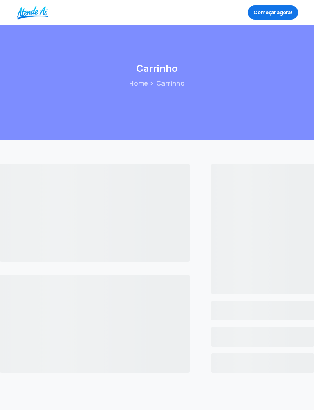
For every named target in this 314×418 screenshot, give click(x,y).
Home (138, 83)
